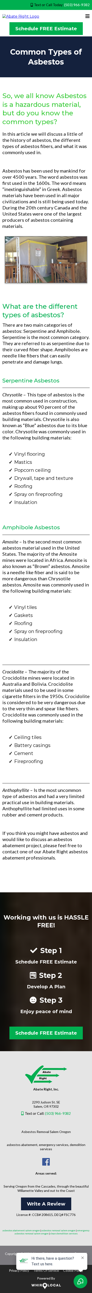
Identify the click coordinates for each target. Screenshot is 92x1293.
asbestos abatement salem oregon (21, 1230)
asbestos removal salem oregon (58, 1230)
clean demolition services (64, 1233)
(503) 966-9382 (77, 5)
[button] (87, 16)
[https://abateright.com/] (20, 16)
